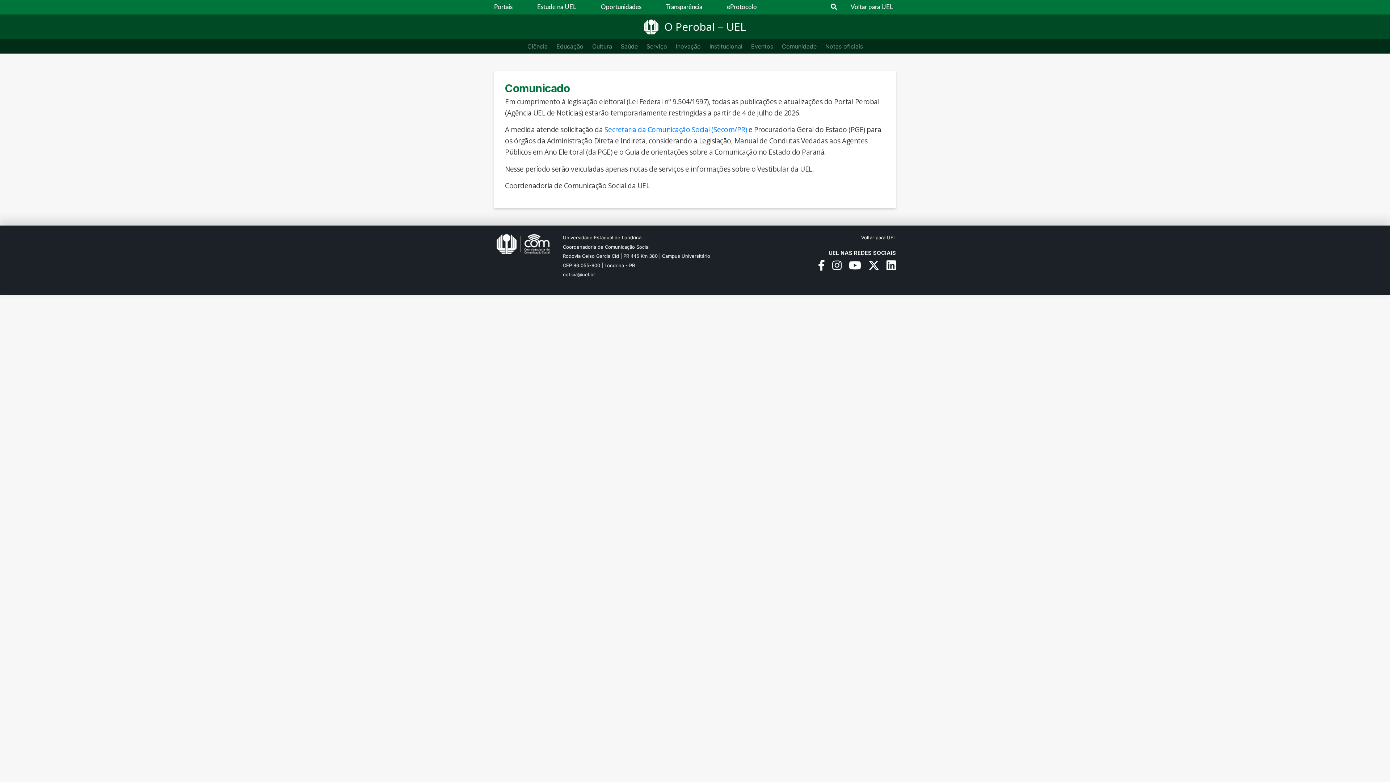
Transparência (684, 7)
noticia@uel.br (579, 274)
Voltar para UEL (872, 7)
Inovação (688, 46)
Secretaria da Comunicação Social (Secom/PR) (676, 129)
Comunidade (799, 46)
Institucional (725, 46)
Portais (503, 7)
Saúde (629, 46)
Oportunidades (621, 7)
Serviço (656, 46)
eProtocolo (742, 7)
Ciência (537, 46)
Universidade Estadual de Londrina (602, 237)
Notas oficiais (844, 46)
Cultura (602, 46)
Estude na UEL (556, 7)
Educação (570, 46)
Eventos (762, 46)
